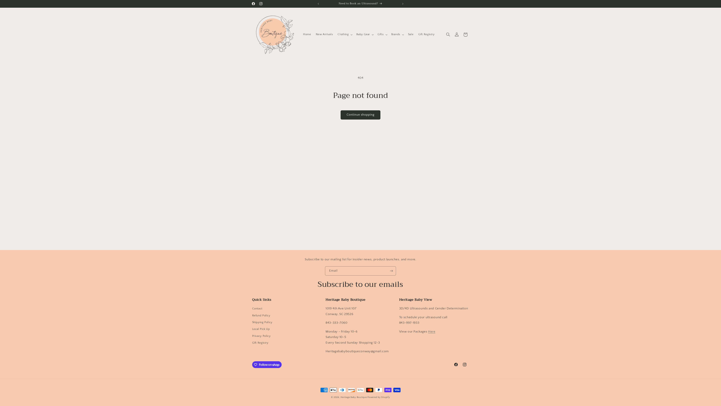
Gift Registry (260, 342)
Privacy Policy (261, 336)
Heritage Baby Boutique (354, 397)
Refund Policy (261, 315)
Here (431, 331)
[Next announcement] (403, 4)
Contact (257, 308)
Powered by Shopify (378, 397)
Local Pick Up (261, 329)
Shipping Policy (262, 322)
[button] (344, 34)
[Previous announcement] (318, 4)
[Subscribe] (391, 271)
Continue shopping (361, 114)
